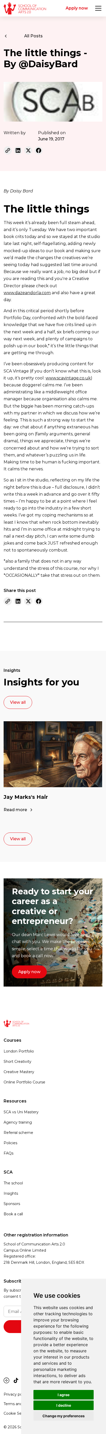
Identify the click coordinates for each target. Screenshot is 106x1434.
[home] (25, 8)
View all (18, 702)
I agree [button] (63, 1395)
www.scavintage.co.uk (68, 378)
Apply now (77, 8)
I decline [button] (63, 1405)
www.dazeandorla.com (27, 292)
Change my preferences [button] (63, 1416)
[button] (97, 8)
